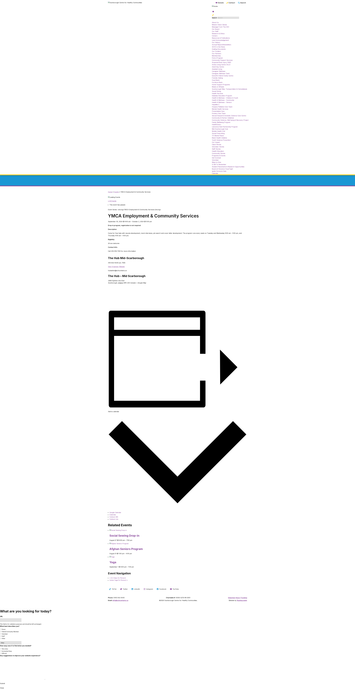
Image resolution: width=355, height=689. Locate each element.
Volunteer (215, 160)
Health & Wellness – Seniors (222, 102)
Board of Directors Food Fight (222, 169)
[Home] (125, 5)
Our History (216, 42)
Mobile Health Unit (218, 131)
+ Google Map (141, 283)
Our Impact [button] (216, 142)
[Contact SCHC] (230, 15)
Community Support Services (222, 60)
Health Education (218, 151)
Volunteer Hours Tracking (237, 598)
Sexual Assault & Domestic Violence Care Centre (229, 116)
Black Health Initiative (219, 138)
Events (116, 192)
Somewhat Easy (7, 651)
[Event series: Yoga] (178, 568)
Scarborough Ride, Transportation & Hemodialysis (229, 89)
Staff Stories (216, 149)
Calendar (215, 173)
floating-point (242, 600)
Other (3, 638)
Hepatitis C (215, 104)
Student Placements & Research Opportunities (228, 167)
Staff (3, 636)
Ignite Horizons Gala (219, 171)
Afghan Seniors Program (126, 549)
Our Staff (215, 31)
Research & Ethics (218, 33)
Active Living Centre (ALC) (221, 65)
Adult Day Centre (218, 67)
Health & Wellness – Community (223, 100)
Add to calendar (113, 411)
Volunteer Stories (218, 147)
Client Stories (216, 144)
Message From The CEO (220, 27)
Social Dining (216, 91)
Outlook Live (113, 519)
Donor (4, 629)
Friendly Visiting (217, 78)
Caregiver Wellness (218, 71)
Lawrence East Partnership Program (225, 127)
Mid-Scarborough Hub (220, 129)
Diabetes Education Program (222, 96)
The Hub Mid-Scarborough (126, 258)
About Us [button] (215, 22)
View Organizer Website (116, 267)
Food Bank (215, 80)
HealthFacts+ (216, 124)
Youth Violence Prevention (221, 140)
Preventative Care (218, 111)
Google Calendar (115, 512)
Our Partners (216, 53)
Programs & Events (218, 156)
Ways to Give (216, 162)
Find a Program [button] (217, 58)
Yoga (112, 562)
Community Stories (218, 153)
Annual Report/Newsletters (221, 45)
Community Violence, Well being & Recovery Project (230, 120)
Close (2, 688)
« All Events (112, 201)
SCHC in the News (218, 47)
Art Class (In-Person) (117, 578)
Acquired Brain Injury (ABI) (221, 62)
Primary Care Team (219, 113)
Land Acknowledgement (220, 40)
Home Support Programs (221, 85)
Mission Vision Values (219, 25)
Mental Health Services (220, 109)
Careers (214, 36)
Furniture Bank (217, 82)
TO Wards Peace (218, 136)
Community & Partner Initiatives (223, 118)
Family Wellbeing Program (221, 122)
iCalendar (112, 515)
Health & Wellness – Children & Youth (225, 98)
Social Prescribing (218, 133)
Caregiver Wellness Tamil (220, 73)
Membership (216, 56)
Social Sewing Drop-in (124, 535)
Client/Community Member (10, 632)
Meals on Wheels (218, 87)
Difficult (4, 653)
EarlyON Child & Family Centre (222, 76)
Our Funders (216, 51)
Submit (2, 683)
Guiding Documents (219, 49)
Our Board (215, 29)
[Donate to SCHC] (230, 11)
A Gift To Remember (219, 164)
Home (110, 192)
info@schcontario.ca (120, 600)
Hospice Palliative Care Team (222, 107)
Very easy (5, 649)
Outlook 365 (113, 517)
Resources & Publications (221, 38)
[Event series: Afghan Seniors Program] (178, 555)
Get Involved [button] (216, 158)
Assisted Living (217, 69)
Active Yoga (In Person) (118, 580)
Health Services (217, 93)
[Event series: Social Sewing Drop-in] (178, 541)
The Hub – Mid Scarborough (127, 276)
